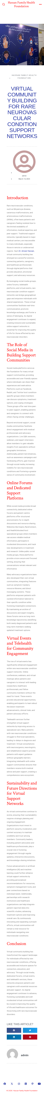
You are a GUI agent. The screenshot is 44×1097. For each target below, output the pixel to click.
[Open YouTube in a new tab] (39, 1084)
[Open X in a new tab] (11, 1084)
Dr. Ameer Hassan (26, 251)
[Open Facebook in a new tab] (5, 1084)
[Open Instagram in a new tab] (19, 1084)
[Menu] (40, 4)
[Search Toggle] (3, 4)
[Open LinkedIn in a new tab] (26, 1084)
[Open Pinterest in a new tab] (32, 1084)
